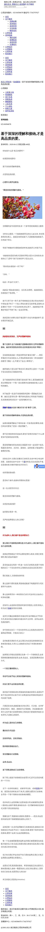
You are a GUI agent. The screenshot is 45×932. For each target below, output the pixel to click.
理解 (4, 407)
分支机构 (13, 28)
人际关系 (8, 104)
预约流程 (13, 37)
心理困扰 (8, 49)
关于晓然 (30, 4)
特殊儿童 (8, 108)
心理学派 (8, 51)
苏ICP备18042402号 (8, 930)
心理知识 (8, 47)
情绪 (9, 608)
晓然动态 (13, 31)
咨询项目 (13, 24)
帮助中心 (15, 4)
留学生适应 (9, 111)
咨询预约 (22, 4)
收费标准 (13, 40)
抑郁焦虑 (8, 99)
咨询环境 (13, 26)
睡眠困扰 (8, 102)
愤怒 (37, 788)
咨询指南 (8, 35)
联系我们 (8, 54)
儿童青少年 (9, 92)
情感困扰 (16, 82)
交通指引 (13, 44)
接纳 (9, 407)
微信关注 (8, 4)
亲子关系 (8, 97)
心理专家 (8, 33)
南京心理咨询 (6, 82)
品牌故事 (13, 21)
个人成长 (8, 106)
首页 (7, 17)
